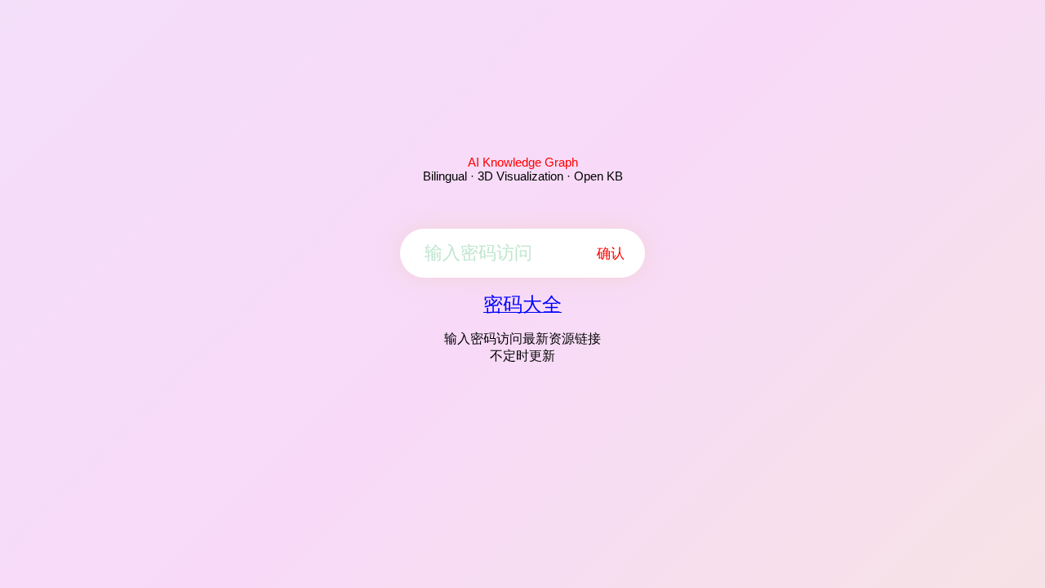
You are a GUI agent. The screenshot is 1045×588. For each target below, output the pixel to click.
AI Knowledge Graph (523, 162)
